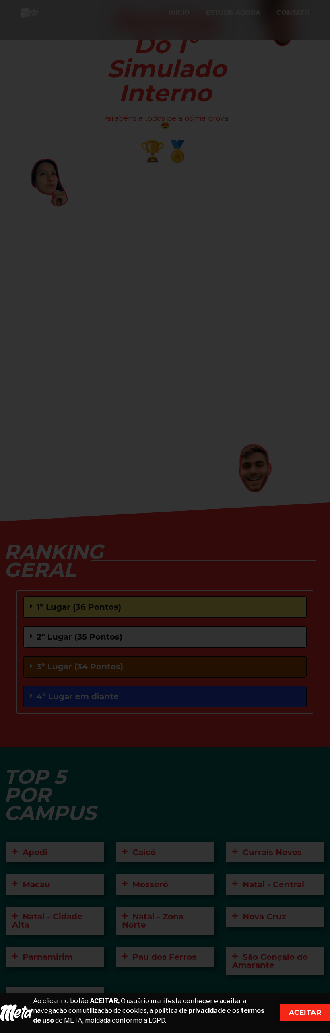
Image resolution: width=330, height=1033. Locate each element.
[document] (165, 516)
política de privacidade (190, 1010)
